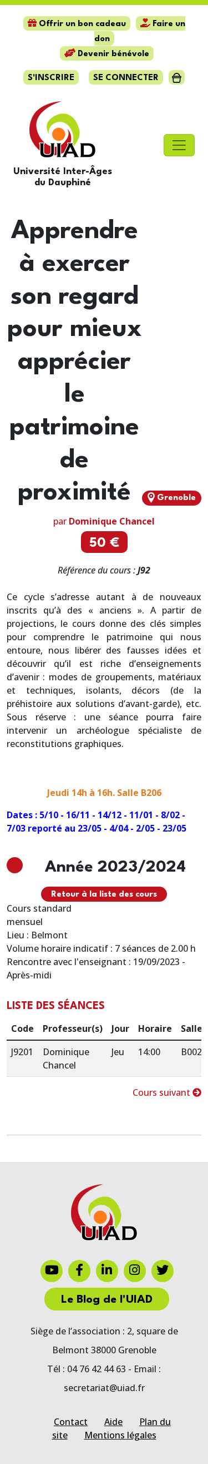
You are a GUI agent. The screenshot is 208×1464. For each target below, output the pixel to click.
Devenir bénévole (112, 54)
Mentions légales (120, 1435)
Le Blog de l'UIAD (107, 1299)
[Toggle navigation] (179, 145)
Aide (113, 1422)
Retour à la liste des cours (104, 895)
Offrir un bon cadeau (81, 24)
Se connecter (126, 78)
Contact (71, 1422)
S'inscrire (51, 78)
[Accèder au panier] (177, 77)
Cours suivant (162, 1092)
